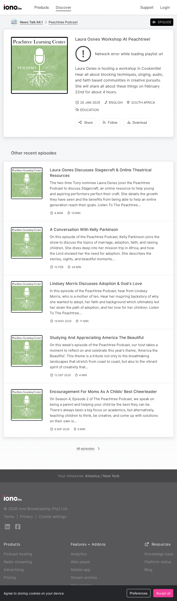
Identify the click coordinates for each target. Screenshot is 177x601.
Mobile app (80, 569)
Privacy (26, 516)
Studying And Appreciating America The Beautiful (97, 337)
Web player (80, 561)
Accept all (163, 593)
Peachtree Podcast (63, 22)
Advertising (14, 569)
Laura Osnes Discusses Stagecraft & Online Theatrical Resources (100, 173)
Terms (9, 516)
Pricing (10, 577)
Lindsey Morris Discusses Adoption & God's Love (96, 283)
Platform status (158, 561)
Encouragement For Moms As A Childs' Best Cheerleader (103, 391)
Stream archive (84, 577)
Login (165, 7)
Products (41, 7)
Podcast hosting (18, 554)
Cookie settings (52, 516)
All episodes (85, 448)
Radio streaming (18, 561)
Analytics (79, 554)
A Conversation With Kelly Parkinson (84, 229)
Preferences (139, 593)
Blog (148, 569)
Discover (63, 7)
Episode (164, 22)
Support (146, 7)
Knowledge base (159, 554)
